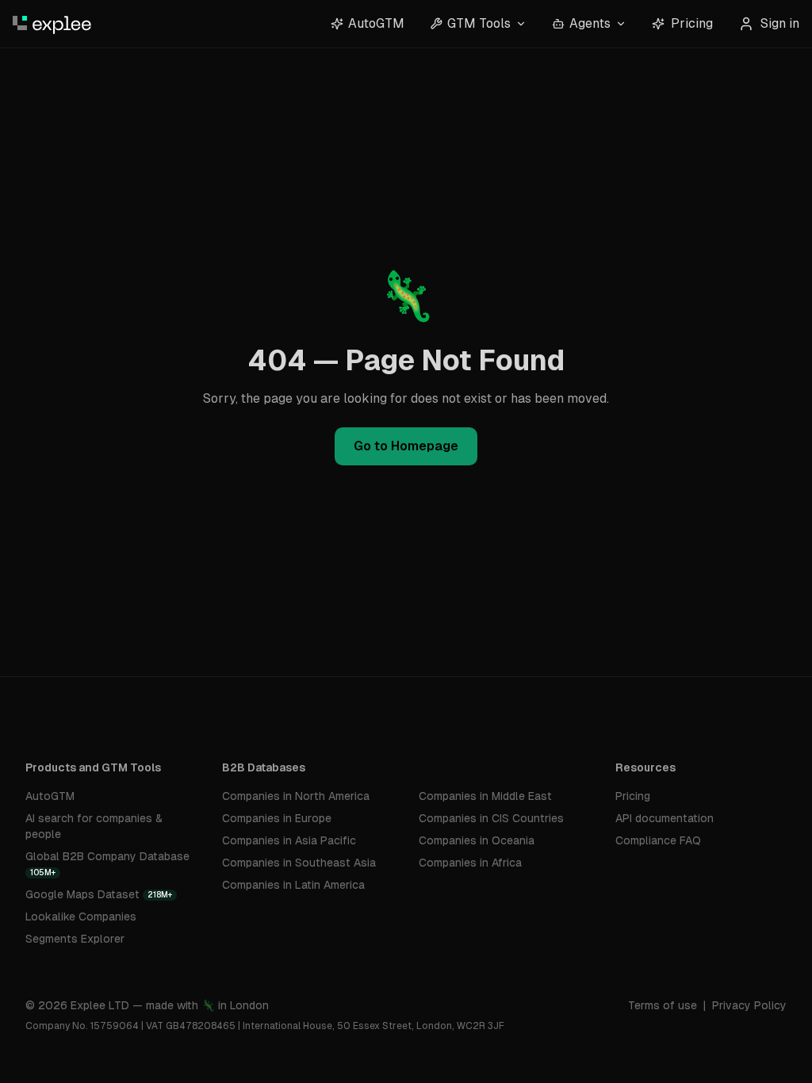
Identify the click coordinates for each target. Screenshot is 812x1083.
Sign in (779, 23)
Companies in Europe (276, 818)
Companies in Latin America (293, 884)
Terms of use (662, 1005)
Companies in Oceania (476, 840)
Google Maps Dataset (98, 894)
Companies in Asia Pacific (289, 840)
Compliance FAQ (658, 840)
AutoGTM (50, 796)
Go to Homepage (406, 445)
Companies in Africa (470, 862)
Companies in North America (296, 796)
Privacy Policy (749, 1005)
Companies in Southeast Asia (299, 862)
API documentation (664, 818)
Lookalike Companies (80, 916)
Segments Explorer (74, 938)
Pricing (692, 23)
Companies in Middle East (485, 796)
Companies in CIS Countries (491, 818)
